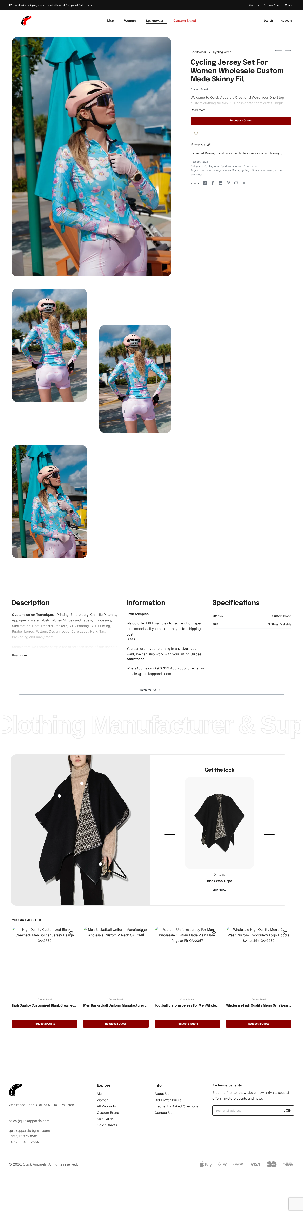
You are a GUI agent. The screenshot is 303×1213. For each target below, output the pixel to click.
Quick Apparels (222, 97)
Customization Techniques (33, 615)
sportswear (267, 170)
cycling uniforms (250, 170)
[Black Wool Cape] (219, 825)
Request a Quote (241, 120)
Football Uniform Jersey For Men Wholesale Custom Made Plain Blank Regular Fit (187, 1005)
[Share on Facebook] (213, 183)
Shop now (219, 890)
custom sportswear (208, 170)
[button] (151, 690)
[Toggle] (198, 110)
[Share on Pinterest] (228, 183)
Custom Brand (281, 616)
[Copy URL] (244, 183)
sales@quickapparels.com (151, 674)
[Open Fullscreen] (79, 297)
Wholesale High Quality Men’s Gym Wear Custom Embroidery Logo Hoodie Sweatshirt (258, 1005)
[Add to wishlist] (196, 133)
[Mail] (236, 183)
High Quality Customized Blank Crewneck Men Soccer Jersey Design (44, 1005)
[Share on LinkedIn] (220, 183)
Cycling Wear (222, 52)
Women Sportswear (246, 166)
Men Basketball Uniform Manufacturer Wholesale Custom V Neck (115, 1005)
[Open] (59, 796)
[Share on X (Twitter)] (205, 183)
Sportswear (198, 52)
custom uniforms (229, 170)
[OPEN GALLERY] (91, 156)
